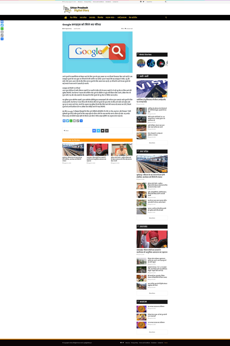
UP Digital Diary (68, 29)
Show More (152, 143)
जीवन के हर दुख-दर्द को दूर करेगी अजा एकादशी (157, 315)
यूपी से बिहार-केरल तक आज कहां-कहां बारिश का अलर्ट (156, 126)
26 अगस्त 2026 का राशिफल (156, 306)
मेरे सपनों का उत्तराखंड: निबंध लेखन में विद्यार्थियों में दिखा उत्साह (157, 276)
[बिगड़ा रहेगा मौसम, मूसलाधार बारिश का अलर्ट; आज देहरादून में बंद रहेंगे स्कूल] (141, 261)
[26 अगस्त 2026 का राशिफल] (141, 309)
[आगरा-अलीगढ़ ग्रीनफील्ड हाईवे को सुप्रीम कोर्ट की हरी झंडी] (141, 211)
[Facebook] (2, 22)
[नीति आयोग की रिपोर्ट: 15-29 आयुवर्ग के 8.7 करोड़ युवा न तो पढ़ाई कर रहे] (141, 119)
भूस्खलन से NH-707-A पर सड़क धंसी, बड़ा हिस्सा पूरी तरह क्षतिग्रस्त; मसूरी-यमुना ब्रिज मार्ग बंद (157, 269)
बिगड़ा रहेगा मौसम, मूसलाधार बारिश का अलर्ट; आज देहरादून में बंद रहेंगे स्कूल (157, 260)
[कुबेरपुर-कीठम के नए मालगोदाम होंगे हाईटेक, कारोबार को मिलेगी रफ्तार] (73, 150)
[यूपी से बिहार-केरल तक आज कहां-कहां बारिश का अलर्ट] (141, 127)
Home (166, 343)
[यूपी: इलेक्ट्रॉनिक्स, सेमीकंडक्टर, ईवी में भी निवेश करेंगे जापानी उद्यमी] (141, 194)
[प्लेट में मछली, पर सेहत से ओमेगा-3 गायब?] (141, 135)
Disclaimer (108, 2)
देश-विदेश (73, 18)
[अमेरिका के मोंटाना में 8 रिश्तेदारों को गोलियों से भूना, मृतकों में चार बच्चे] (141, 111)
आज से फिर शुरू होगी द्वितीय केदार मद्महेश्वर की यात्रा (157, 284)
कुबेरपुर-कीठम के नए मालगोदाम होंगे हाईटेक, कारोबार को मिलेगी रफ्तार (72, 159)
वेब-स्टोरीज (133, 18)
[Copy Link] (2, 35)
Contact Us (115, 2)
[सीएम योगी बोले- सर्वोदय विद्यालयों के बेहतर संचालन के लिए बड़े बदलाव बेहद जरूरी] (122, 150)
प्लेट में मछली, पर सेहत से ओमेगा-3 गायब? (155, 134)
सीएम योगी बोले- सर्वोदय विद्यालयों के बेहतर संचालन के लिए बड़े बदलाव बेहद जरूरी (121, 159)
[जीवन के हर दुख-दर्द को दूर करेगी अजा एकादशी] (141, 317)
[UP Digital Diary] (76, 9)
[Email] (2, 32)
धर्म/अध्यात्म (122, 18)
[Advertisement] (152, 35)
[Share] (2, 39)
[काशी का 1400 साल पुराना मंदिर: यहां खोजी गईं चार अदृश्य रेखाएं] (141, 203)
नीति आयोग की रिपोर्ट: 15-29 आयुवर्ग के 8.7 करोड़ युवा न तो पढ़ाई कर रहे (156, 118)
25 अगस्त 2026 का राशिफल (156, 322)
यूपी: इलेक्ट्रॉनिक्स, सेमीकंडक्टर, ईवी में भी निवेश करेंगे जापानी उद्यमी (157, 193)
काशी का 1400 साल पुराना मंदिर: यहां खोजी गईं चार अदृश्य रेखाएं (157, 201)
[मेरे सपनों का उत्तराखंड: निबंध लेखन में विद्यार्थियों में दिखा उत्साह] (141, 278)
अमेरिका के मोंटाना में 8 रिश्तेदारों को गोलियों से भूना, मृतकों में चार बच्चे (157, 110)
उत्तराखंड (92, 18)
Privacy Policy (87, 2)
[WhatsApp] (2, 28)
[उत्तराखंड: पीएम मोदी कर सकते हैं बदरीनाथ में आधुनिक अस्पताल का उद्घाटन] (97, 150)
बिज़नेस (100, 18)
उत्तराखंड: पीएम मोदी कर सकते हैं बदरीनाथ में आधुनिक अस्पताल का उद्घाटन (96, 159)
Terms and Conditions (98, 2)
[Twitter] (2, 25)
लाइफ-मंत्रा (110, 18)
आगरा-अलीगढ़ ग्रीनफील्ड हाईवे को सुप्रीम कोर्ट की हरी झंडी (157, 209)
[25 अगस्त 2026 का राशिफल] (141, 325)
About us (80, 2)
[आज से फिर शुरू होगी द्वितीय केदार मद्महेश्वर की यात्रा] (141, 286)
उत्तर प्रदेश (83, 18)
